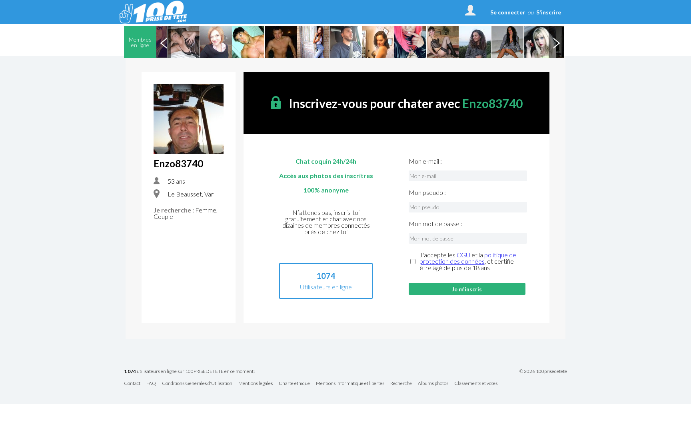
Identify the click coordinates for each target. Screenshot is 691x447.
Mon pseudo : (427, 192)
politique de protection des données (467, 258)
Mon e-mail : (425, 161)
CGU (463, 255)
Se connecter (507, 12)
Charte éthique (294, 383)
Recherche (401, 383)
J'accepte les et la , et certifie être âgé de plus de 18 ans (467, 261)
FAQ (151, 383)
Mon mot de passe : (435, 223)
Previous (163, 42)
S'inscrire (548, 12)
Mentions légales (255, 383)
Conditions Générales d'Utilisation (197, 383)
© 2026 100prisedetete (543, 371)
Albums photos (433, 383)
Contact (132, 383)
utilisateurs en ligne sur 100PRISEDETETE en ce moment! (189, 371)
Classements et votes (475, 383)
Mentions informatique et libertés (350, 383)
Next (556, 42)
